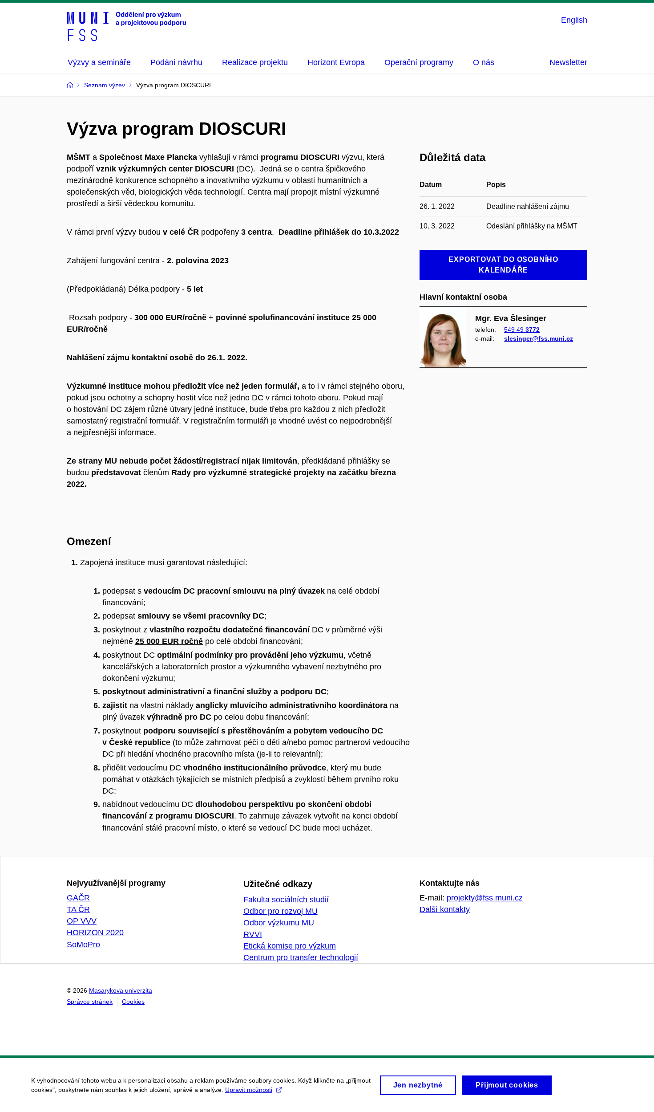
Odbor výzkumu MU (278, 922)
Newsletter (568, 62)
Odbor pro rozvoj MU (280, 911)
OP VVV (82, 920)
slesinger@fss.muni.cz (538, 338)
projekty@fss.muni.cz (485, 897)
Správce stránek (90, 1001)
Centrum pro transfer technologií (300, 957)
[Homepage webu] (126, 26)
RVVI (252, 934)
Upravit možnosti (248, 1089)
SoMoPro (83, 944)
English (574, 20)
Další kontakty (445, 909)
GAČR (78, 897)
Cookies (133, 1001)
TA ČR (78, 909)
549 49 (522, 329)
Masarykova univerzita (120, 990)
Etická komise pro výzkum (289, 945)
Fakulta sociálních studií (286, 899)
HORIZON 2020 (95, 932)
